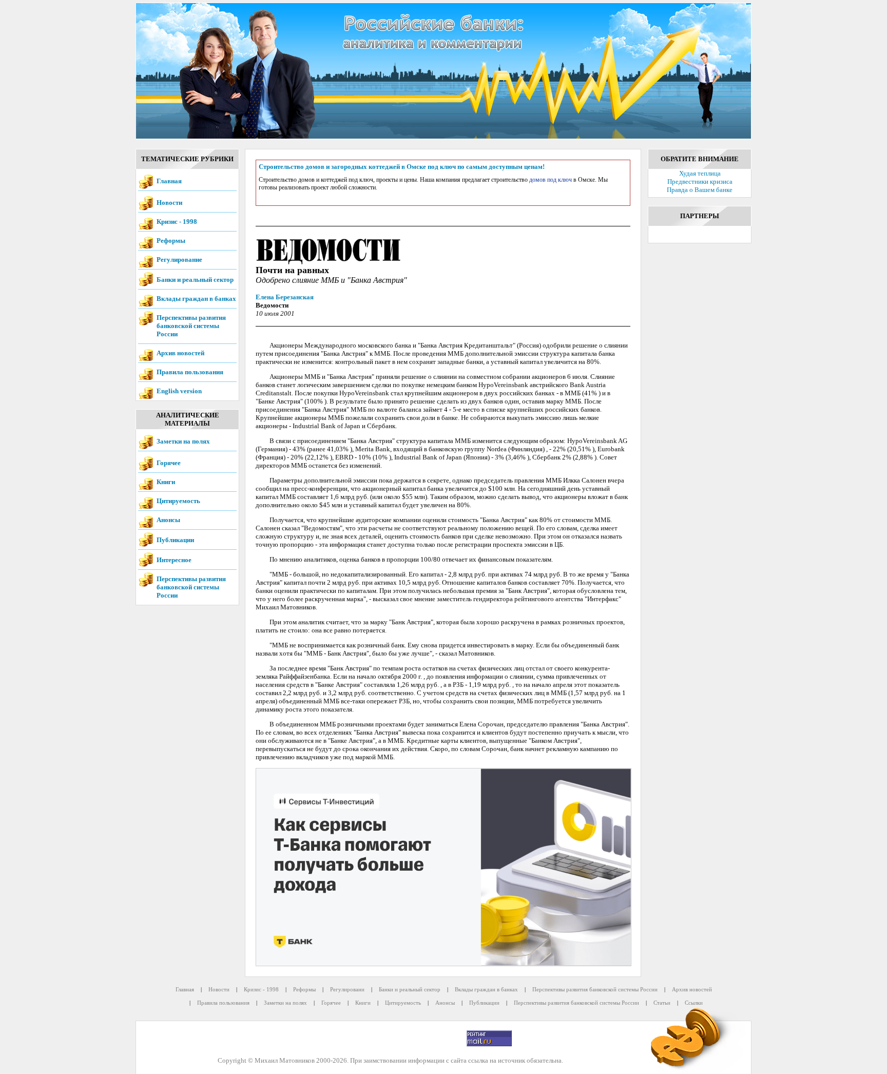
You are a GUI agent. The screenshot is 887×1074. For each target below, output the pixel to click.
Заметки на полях (183, 441)
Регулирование (179, 259)
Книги (166, 482)
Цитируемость (178, 501)
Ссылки (694, 1003)
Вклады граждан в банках (196, 298)
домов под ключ (550, 179)
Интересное (174, 560)
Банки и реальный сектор (195, 279)
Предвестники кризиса (699, 181)
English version (179, 391)
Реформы (171, 240)
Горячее (169, 463)
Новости (169, 202)
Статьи (661, 1003)
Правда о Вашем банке (699, 190)
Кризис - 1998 (177, 221)
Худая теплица (700, 173)
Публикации (175, 540)
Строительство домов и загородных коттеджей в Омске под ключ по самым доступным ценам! (402, 166)
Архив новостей (180, 353)
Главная (169, 181)
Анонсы (168, 520)
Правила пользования (190, 372)
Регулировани (347, 989)
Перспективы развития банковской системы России (191, 326)
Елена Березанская (285, 297)
